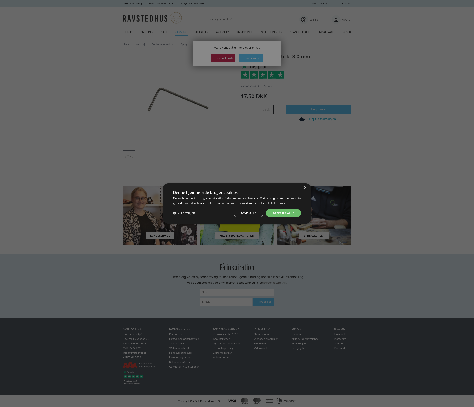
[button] (184, 213)
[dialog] (237, 203)
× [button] (305, 187)
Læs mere (280, 203)
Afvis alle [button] (248, 213)
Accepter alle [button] (283, 213)
